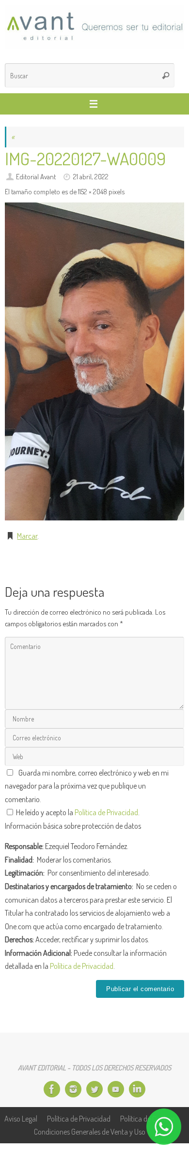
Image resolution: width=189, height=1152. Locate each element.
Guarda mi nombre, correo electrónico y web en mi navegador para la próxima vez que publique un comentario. (87, 785)
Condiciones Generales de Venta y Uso (89, 1131)
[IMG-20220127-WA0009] (94, 361)
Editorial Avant (36, 176)
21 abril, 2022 (91, 176)
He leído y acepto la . (77, 812)
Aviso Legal (20, 1118)
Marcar (27, 536)
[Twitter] (94, 1089)
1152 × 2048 (92, 191)
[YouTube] (116, 1089)
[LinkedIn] (137, 1089)
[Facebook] (52, 1089)
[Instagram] (73, 1089)
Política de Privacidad (106, 812)
